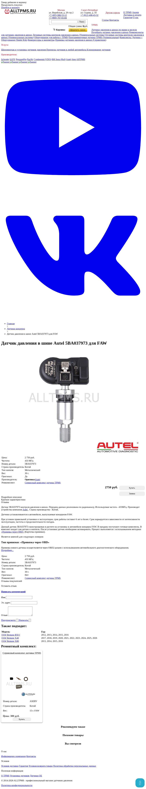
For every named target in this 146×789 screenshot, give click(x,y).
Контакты (114, 20)
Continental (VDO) (42, 59)
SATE (12, 59)
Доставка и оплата (132, 15)
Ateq (73, 59)
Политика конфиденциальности (16, 785)
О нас (135, 17)
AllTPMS (80, 59)
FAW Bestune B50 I (11, 635)
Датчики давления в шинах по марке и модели (114, 30)
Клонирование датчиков (98, 50)
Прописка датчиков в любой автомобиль (66, 50)
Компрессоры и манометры (41, 40)
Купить (132, 488)
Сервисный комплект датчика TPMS (43, 482)
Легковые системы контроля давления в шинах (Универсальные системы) (69, 35)
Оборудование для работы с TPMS (51, 37)
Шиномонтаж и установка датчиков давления (23, 50)
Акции (135, 12)
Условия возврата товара (41, 766)
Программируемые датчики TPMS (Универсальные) (93, 37)
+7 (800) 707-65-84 (58, 18)
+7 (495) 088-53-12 (58, 15)
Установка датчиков (19, 775)
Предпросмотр (8, 620)
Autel (68, 59)
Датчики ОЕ (36, 775)
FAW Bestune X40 (10, 638)
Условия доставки (10, 766)
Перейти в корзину (10, 7)
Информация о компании (13, 756)
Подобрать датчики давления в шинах (110, 32)
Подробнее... (7, 550)
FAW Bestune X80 (10, 641)
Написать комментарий (13, 591)
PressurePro (21, 59)
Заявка (132, 494)
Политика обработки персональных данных (74, 766)
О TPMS (127, 12)
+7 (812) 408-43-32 (89, 15)
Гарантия (127, 17)
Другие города (113, 12)
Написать (24, 620)
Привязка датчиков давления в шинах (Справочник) (80, 40)
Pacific (30, 59)
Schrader (5, 59)
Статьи (105, 20)
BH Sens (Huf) (59, 59)
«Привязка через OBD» (12, 532)
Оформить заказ (80, 29)
